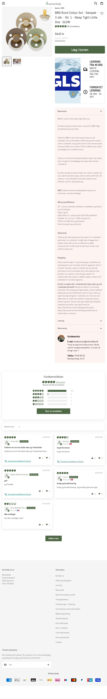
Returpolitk (60, 590)
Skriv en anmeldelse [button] (53, 411)
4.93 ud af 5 (60, 382)
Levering (59, 585)
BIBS (62, 8)
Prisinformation (60, 41)
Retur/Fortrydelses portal (65, 594)
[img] (10, 437)
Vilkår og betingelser (63, 580)
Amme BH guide (62, 623)
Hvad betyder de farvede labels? (68, 609)
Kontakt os (60, 576)
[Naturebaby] (53, 3)
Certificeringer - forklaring (65, 604)
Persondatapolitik (62, 637)
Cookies (59, 642)
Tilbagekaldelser (62, 599)
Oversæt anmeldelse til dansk (19, 461)
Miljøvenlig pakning (63, 613)
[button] (102, 3)
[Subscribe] (48, 665)
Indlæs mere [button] (53, 538)
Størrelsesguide (62, 618)
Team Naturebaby (62, 632)
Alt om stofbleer (62, 628)
